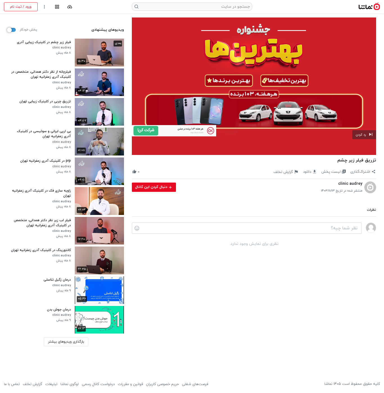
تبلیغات (51, 384)
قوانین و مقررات (130, 384)
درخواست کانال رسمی (98, 384)
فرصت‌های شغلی (195, 384)
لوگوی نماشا (69, 384)
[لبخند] (137, 228)
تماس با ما (12, 384)
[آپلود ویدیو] (70, 7)
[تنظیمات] (44, 7)
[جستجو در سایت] (136, 7)
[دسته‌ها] (57, 7)
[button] (364, 134)
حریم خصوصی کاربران (162, 384)
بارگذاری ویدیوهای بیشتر (66, 341)
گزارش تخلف (32, 384)
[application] (254, 86)
